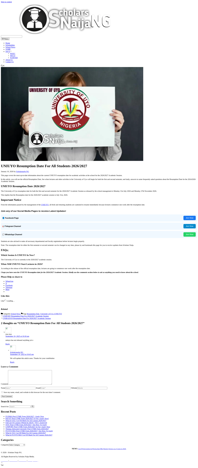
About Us (9, 60)
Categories (5, 445)
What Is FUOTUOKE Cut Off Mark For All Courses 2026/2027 (29, 435)
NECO (12, 56)
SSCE (8, 51)
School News (10, 47)
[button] (2, 463)
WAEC (12, 54)
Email (38, 388)
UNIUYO (45, 205)
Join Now (189, 218)
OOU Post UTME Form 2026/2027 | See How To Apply (26, 425)
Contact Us (10, 62)
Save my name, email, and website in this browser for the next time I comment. (32, 392)
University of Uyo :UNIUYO (51, 314)
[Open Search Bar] (3, 66)
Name (3, 388)
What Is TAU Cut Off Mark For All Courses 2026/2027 (26, 433)
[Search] (32, 406)
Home (8, 43)
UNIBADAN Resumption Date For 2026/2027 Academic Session (27, 318)
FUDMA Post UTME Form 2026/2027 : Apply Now (25, 416)
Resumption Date (33, 314)
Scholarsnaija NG (16, 352)
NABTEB (14, 58)
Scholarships (10, 45)
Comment (4, 384)
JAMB (8, 49)
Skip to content (6, 2)
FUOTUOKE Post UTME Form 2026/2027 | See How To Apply (29, 431)
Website (74, 388)
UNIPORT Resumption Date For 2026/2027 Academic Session (26, 316)
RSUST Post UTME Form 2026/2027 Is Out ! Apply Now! (27, 419)
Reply (8, 344)
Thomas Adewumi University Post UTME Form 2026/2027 (27, 429)
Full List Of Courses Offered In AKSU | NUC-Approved (26, 423)
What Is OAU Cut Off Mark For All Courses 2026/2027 (26, 421)
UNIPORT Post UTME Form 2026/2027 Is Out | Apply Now (28, 427)
